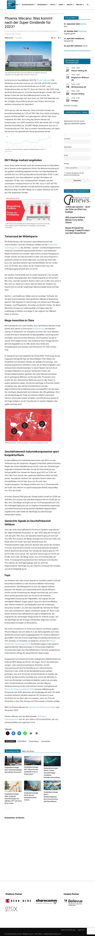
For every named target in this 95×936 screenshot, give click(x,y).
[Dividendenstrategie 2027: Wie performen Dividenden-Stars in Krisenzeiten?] (32, 760)
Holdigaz (74, 100)
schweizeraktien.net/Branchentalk (77, 51)
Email (66, 155)
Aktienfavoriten (28, 4)
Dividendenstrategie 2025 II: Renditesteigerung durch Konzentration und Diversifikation (51, 796)
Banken (83, 24)
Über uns (79, 4)
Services (69, 4)
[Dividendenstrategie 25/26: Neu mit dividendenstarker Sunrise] (32, 786)
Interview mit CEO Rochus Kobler (41, 707)
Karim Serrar (9, 38)
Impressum (81, 930)
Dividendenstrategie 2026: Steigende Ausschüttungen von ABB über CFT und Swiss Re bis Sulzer (13, 798)
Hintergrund (42, 4)
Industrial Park (39, 329)
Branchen (14, 4)
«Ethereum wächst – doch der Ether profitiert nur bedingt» (77, 209)
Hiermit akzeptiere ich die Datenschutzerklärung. (74, 174)
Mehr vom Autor (28, 751)
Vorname (67, 139)
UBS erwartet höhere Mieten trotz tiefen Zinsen (75, 220)
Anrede (66, 164)
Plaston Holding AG (79, 70)
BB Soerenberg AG (78, 87)
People (52, 4)
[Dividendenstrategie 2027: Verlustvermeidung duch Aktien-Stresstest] (13, 761)
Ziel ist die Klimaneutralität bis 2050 (19, 689)
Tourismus (82, 31)
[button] (87, 5)
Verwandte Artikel (12, 751)
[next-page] (9, 807)
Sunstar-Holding (77, 94)
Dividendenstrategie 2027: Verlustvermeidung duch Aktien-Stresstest (13, 770)
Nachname (67, 147)
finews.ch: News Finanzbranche (77, 191)
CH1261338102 (21, 741)
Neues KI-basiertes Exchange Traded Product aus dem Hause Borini (77, 230)
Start (6, 14)
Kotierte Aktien (14, 14)
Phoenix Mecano (44, 80)
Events (61, 4)
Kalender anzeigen (71, 105)
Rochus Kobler (45, 741)
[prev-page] (6, 807)
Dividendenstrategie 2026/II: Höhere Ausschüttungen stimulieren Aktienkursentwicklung (52, 772)
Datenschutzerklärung (68, 930)
